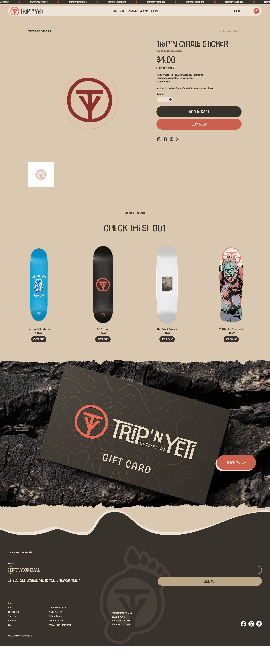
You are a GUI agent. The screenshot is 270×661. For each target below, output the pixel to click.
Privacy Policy (55, 612)
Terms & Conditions (58, 608)
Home (10, 603)
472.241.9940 (118, 617)
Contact (12, 621)
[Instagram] (251, 624)
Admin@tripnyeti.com (122, 613)
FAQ (10, 625)
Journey (12, 616)
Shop (10, 608)
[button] (256, 10)
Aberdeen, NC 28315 (121, 624)
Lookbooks (13, 612)
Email (11, 563)
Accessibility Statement (59, 625)
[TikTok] (259, 624)
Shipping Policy (55, 621)
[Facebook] (165, 139)
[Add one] (170, 99)
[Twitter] (178, 139)
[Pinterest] (171, 139)
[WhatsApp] (159, 139)
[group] (135, 293)
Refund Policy (55, 616)
